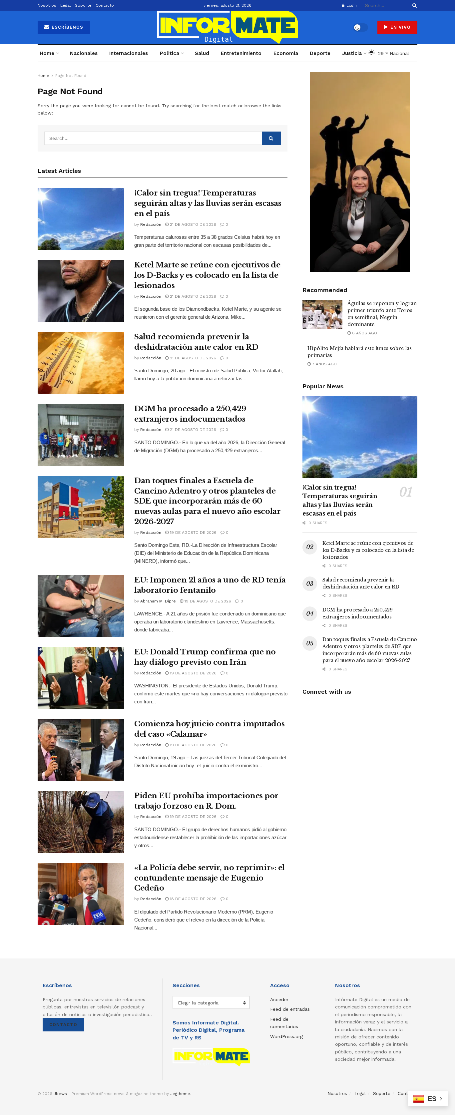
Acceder (279, 999)
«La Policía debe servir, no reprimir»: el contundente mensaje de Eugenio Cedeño (209, 878)
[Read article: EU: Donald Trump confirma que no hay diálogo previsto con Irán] (81, 678)
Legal (65, 5)
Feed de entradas (290, 1009)
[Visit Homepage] (227, 27)
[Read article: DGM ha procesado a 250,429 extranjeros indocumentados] (81, 435)
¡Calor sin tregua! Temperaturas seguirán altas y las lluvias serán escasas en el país (207, 203)
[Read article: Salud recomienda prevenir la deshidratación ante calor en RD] (81, 363)
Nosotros (47, 5)
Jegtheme (180, 1093)
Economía (285, 53)
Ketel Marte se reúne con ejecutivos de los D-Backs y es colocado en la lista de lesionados (207, 275)
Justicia (352, 53)
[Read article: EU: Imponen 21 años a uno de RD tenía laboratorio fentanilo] (81, 606)
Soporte (83, 5)
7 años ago (324, 364)
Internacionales (128, 53)
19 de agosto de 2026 (193, 532)
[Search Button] (413, 5)
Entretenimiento (241, 53)
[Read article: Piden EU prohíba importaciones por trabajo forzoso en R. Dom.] (81, 822)
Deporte (320, 53)
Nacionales (84, 53)
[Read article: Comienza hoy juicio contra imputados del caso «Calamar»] (81, 750)
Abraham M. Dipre (158, 601)
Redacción (150, 224)
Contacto (105, 5)
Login (351, 5)
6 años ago (364, 333)
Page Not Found (70, 75)
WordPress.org (286, 1036)
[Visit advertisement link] (359, 172)
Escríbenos (66, 27)
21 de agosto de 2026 (192, 224)
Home (47, 53)
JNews (60, 1093)
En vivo (400, 27)
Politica (169, 53)
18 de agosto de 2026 (193, 899)
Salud (202, 53)
